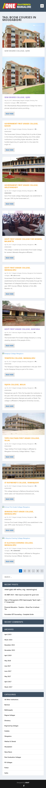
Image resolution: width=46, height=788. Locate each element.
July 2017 (7, 666)
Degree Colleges (24, 100)
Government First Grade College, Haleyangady (21, 186)
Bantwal (15, 332)
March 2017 (8, 687)
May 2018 (7, 661)
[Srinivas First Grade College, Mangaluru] (23, 507)
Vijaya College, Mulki (15, 384)
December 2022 (9, 645)
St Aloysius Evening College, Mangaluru (18, 544)
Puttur (6, 768)
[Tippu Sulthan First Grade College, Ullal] (23, 424)
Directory (32, 100)
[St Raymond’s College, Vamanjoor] (23, 471)
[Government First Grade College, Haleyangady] (23, 169)
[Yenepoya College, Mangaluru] (23, 353)
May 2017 (7, 676)
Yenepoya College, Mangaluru (19, 358)
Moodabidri (8, 747)
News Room (8, 752)
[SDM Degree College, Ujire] (23, 75)
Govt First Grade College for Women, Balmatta (23, 240)
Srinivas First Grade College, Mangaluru (19, 512)
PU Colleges (8, 762)
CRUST (27, 783)
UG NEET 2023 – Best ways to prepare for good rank (21, 595)
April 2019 (7, 655)
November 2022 (9, 650)
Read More (9, 114)
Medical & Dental (10, 741)
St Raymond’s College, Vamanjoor (21, 482)
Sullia (6, 773)
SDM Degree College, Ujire (17, 51)
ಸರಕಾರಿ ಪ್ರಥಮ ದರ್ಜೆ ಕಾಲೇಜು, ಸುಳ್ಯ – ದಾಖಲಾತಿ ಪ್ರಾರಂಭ (20, 589)
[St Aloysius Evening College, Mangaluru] (23, 538)
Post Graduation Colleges (12, 757)
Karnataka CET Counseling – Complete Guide (19, 614)
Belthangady (16, 100)
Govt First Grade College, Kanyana (22, 329)
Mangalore (30, 129)
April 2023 (7, 634)
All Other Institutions (11, 699)
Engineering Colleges (11, 726)
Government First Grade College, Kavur (21, 124)
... (33, 571)
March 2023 (8, 640)
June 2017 (7, 671)
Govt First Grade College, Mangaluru (17, 269)
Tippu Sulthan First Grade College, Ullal (22, 439)
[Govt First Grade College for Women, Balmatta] (23, 223)
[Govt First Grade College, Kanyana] (23, 313)
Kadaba (6, 731)
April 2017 (7, 682)
